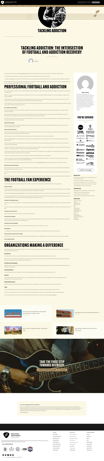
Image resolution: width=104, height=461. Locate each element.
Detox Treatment (73, 436)
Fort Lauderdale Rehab (57, 436)
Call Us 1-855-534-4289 (47, 370)
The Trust (6, 275)
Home (5, 36)
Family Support (76, 208)
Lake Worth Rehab (56, 438)
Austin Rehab (55, 434)
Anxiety (88, 434)
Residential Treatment (74, 438)
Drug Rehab (72, 446)
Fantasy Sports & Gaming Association (17, 193)
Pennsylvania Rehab (56, 446)
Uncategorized (76, 219)
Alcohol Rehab (72, 448)
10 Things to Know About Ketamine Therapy (82, 192)
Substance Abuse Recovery (79, 216)
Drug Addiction (89, 442)
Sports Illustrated (11, 138)
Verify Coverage (85, 170)
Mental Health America (9, 281)
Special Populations (77, 215)
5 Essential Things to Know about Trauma (81, 194)
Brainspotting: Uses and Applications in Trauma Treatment (84, 190)
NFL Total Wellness (8, 269)
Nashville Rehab (56, 440)
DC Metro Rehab (56, 442)
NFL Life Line (7, 253)
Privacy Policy (19, 457)
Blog (74, 205)
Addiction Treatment (77, 200)
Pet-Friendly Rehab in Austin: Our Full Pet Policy (82, 185)
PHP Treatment (72, 444)
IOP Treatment (72, 440)
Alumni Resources (77, 203)
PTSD (88, 440)
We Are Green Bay (27, 158)
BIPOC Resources (77, 204)
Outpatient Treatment (74, 442)
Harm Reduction (77, 209)
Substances (76, 218)
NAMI (5, 287)
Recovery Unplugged (11, 457)
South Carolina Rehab (57, 444)
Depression (89, 436)
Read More (78, 109)
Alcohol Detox (89, 446)
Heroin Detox (89, 448)
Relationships (76, 214)
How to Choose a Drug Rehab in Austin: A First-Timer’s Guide (85, 182)
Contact (63, 370)
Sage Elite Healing (41, 162)
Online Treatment (73, 434)
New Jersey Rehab (56, 448)
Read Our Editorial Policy (24, 412)
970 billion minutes (24, 73)
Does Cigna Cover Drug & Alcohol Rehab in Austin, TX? (83, 180)
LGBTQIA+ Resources (78, 210)
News (75, 213)
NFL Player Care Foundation (10, 263)
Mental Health (76, 211)
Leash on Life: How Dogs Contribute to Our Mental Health (84, 195)
